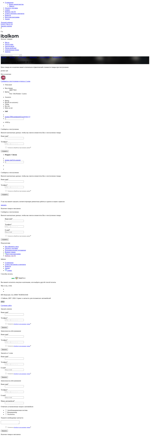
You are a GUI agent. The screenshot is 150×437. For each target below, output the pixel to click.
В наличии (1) (25, 117)
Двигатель (33, 57)
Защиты (7, 52)
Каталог (12, 57)
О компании (9, 2)
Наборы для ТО (10, 12)
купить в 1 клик (24, 81)
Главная (3, 57)
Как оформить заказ (12, 246)
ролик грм (8, 160)
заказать (3, 205)
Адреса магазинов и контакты (15, 264)
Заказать (4, 327)
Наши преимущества (16, 4)
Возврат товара (10, 252)
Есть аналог (16, 160)
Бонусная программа (12, 17)
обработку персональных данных (22, 324)
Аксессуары (9, 44)
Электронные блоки (12, 50)
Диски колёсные (10, 48)
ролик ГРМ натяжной (12, 117)
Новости (8, 15)
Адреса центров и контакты (14, 13)
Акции (7, 19)
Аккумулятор (9, 46)
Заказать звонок (6, 26)
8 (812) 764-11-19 (7, 24)
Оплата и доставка (11, 8)
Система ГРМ (44, 57)
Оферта (11, 6)
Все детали (22, 57)
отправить (5, 151)
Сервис (7, 10)
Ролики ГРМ (57, 57)
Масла (7, 42)
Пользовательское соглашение (15, 250)
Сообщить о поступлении (10, 81)
